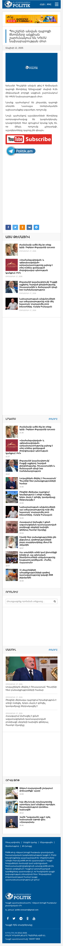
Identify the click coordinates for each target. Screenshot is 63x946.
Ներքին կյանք (30, 842)
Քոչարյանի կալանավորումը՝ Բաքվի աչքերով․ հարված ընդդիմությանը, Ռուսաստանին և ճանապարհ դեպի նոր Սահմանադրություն (38, 286)
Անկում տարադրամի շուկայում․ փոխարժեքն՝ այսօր (36, 789)
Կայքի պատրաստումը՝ (16, 939)
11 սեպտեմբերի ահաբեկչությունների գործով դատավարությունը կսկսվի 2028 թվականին (36, 574)
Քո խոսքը (27, 846)
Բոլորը (53, 419)
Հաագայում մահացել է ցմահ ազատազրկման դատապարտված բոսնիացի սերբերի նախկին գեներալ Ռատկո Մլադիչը (37, 526)
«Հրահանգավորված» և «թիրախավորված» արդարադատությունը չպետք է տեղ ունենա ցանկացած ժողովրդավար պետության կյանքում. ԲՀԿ (29, 266)
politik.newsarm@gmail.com (26, 910)
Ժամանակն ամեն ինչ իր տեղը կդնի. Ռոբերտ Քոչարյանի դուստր (37, 246)
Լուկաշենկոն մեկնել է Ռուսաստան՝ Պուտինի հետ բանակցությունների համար (37, 481)
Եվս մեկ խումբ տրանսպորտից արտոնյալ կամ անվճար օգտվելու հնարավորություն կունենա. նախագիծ (37, 806)
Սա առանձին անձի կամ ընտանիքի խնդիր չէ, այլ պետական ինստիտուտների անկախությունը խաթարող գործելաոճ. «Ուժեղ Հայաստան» (38, 557)
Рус (49, 4)
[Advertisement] (31, 190)
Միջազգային (46, 842)
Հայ (42, 4)
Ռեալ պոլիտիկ (12, 842)
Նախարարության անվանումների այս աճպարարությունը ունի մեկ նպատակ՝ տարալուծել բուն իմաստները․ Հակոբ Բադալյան (37, 303)
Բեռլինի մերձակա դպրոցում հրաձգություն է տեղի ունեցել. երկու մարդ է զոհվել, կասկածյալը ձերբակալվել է (37, 496)
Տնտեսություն (12, 846)
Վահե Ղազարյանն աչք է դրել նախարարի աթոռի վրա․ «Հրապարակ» (34, 819)
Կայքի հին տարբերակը (18, 925)
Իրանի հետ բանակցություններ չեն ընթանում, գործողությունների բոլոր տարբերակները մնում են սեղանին (37, 541)
